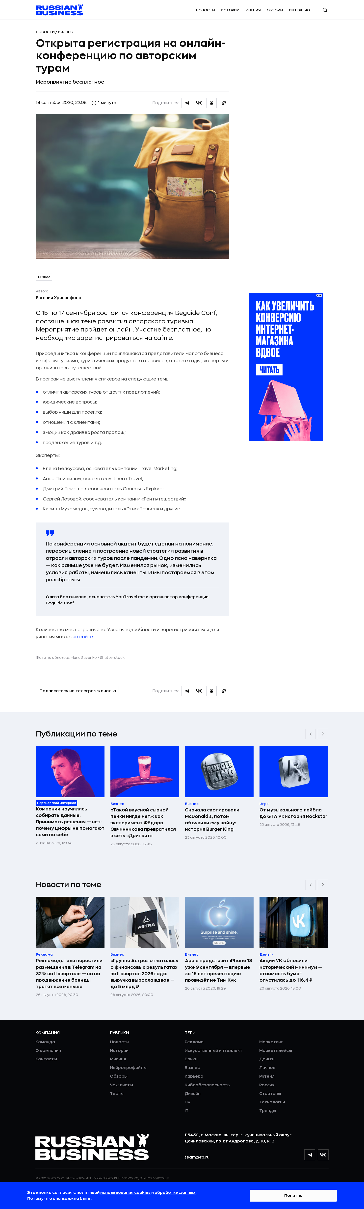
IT (186, 1111)
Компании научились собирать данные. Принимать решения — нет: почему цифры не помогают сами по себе (70, 822)
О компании (48, 1051)
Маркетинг (271, 1042)
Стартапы (270, 1094)
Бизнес (65, 32)
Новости (205, 10)
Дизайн (193, 1094)
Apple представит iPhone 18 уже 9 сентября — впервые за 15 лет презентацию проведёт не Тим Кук (218, 970)
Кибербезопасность (207, 1085)
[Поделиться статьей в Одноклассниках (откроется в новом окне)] (211, 103)
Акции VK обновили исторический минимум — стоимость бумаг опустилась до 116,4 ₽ (291, 970)
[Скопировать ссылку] (224, 103)
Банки (191, 1059)
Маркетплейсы (275, 1051)
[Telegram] (309, 1154)
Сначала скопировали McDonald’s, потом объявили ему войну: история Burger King (212, 819)
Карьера (194, 1076)
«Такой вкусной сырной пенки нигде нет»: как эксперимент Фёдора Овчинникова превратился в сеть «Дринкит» (143, 823)
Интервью (299, 10)
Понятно (293, 1196)
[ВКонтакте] (323, 1154)
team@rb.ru (196, 1157)
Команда (45, 1042)
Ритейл (267, 1076)
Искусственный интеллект (213, 1051)
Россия (267, 1085)
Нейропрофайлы (128, 1068)
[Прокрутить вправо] (323, 734)
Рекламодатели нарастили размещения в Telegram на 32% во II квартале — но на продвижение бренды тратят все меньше (69, 973)
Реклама (194, 1042)
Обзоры (275, 10)
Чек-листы (121, 1085)
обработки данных (175, 1193)
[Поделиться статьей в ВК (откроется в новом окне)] (199, 103)
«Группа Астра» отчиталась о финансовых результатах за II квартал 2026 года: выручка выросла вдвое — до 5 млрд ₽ (144, 973)
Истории (230, 10)
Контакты (46, 1059)
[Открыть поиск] (325, 10)
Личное (267, 1068)
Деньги (267, 1059)
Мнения (253, 10)
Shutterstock (112, 657)
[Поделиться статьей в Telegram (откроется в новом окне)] (187, 103)
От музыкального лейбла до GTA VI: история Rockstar (293, 813)
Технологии (272, 1102)
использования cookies (125, 1193)
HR (187, 1102)
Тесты (117, 1094)
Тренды (267, 1111)
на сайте (83, 637)
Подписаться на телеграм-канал (75, 691)
